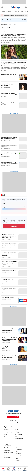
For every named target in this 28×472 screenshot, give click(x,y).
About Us (6, 448)
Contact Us (7, 450)
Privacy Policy (7, 457)
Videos (16, 31)
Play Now (14, 226)
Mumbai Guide (19, 438)
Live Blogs (24, 31)
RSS (17, 458)
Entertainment (8, 432)
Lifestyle (17, 432)
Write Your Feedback (13, 416)
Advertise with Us (8, 452)
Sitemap (18, 460)
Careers (6, 455)
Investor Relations (20, 456)
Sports (17, 429)
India (5, 434)
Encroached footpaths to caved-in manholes (14, 15)
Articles (3, 31)
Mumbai (6, 429)
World (5, 437)
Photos (10, 31)
